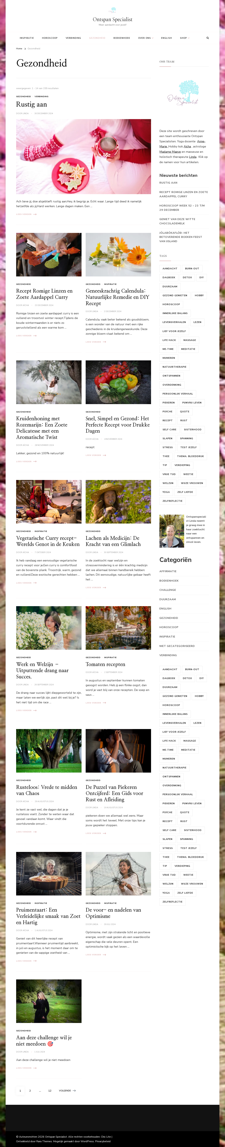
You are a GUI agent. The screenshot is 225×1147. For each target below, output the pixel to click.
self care (169, 429)
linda (26, 113)
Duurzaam (170, 286)
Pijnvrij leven (192, 402)
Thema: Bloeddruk (190, 456)
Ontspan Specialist (112, 19)
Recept (168, 420)
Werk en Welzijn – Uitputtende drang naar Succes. (42, 670)
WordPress (87, 1141)
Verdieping (182, 465)
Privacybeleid (103, 1141)
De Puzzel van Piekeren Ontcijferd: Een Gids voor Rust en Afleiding (114, 793)
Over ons (144, 38)
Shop (183, 38)
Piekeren (169, 402)
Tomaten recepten (105, 664)
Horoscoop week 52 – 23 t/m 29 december (182, 208)
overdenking (172, 384)
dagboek (169, 277)
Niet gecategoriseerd (177, 646)
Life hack (169, 340)
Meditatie (188, 349)
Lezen (197, 322)
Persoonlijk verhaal (178, 393)
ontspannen (171, 375)
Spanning (186, 438)
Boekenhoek (121, 38)
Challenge (167, 590)
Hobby (199, 295)
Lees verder (24, 214)
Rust (184, 420)
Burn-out (192, 268)
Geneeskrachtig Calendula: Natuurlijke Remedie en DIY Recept (117, 297)
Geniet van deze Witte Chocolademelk (177, 221)
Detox (187, 277)
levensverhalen (174, 322)
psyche (167, 411)
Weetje (188, 474)
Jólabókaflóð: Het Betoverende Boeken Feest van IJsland (180, 237)
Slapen (167, 438)
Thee (166, 456)
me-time (168, 349)
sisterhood (193, 429)
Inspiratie (27, 38)
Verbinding (73, 38)
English (166, 38)
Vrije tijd (169, 474)
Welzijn (168, 483)
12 (51, 1091)
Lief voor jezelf (174, 331)
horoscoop (50, 38)
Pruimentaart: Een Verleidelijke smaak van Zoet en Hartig (48, 916)
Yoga (166, 492)
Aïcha (26, 305)
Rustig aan (31, 104)
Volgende (65, 1090)
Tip (165, 465)
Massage (189, 340)
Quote (184, 411)
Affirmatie (168, 571)
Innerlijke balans (175, 313)
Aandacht (170, 268)
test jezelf (188, 447)
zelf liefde (185, 492)
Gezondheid (97, 38)
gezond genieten (175, 295)
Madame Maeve (170, 152)
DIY (201, 277)
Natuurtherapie (174, 366)
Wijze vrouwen (192, 483)
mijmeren (169, 358)
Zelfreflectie (173, 501)
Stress (168, 447)
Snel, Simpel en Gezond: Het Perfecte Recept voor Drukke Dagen (118, 425)
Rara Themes (44, 1141)
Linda (192, 157)
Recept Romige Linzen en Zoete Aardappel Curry (183, 194)
